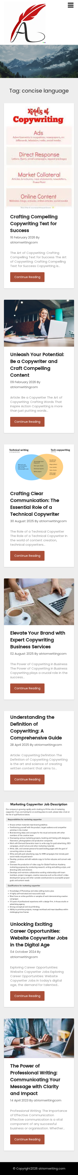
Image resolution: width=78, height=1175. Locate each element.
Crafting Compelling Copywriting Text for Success (34, 223)
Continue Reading (27, 277)
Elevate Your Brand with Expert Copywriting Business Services (37, 640)
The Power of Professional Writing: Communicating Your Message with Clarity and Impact (35, 1080)
